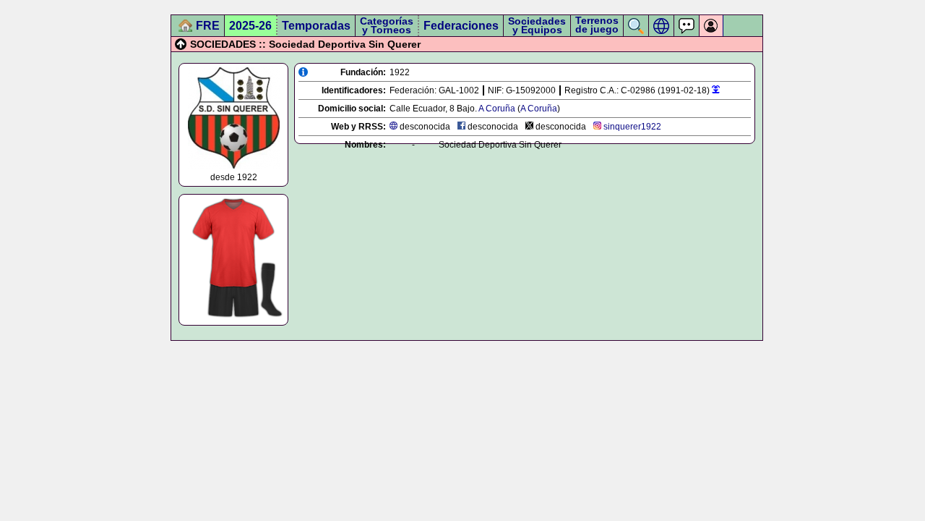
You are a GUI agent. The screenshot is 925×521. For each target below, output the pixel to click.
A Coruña (496, 108)
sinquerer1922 (632, 127)
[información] (303, 72)
